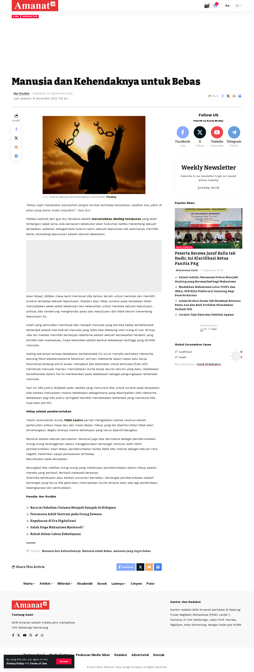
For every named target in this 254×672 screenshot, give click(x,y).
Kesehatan (29, 16)
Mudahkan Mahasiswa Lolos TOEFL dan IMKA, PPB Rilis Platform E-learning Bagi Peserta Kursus (205, 291)
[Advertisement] (127, 47)
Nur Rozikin (21, 93)
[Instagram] (31, 635)
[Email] (234, 96)
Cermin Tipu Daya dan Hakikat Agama (206, 314)
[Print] (239, 96)
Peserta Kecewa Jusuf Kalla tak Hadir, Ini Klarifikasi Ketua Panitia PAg (205, 258)
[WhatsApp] (42, 635)
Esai (16, 16)
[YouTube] (24, 635)
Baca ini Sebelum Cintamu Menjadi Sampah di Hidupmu (73, 507)
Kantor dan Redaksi (185, 602)
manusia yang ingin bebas (132, 551)
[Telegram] (234, 137)
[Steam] (36, 635)
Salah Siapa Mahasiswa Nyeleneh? (57, 527)
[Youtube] (217, 137)
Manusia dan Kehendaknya (61, 551)
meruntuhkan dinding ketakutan (116, 219)
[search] (220, 5)
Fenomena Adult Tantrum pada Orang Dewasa (66, 514)
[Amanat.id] (35, 5)
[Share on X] (228, 96)
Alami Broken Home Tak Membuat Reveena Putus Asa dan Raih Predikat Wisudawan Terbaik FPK (208, 305)
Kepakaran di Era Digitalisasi (53, 521)
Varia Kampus (184, 247)
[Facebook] (183, 137)
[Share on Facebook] (222, 96)
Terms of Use (38, 663)
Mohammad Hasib (187, 270)
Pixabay (111, 197)
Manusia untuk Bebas (97, 551)
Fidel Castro (73, 420)
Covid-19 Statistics (209, 364)
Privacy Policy (15, 663)
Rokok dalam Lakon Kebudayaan (55, 534)
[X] (200, 137)
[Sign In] (207, 5)
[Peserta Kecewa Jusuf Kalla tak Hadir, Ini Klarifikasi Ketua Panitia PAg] (208, 228)
